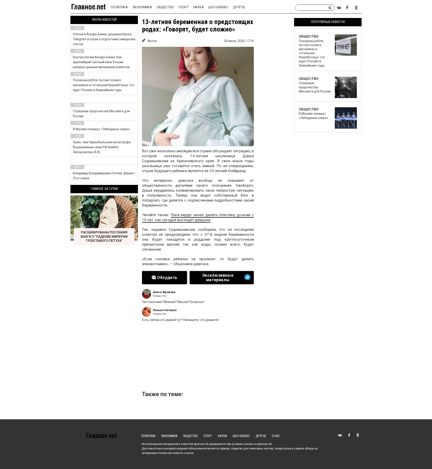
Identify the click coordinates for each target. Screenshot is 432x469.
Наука (198, 7)
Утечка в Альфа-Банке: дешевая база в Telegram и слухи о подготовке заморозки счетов (104, 39)
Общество (165, 7)
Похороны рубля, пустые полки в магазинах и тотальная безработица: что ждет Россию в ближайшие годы (103, 85)
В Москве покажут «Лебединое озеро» (101, 129)
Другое (239, 7)
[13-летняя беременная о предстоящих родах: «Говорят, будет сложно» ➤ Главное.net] (198, 96)
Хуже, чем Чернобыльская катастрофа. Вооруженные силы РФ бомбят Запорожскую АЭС (102, 147)
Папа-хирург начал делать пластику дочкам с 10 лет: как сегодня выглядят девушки (198, 217)
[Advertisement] (217, 358)
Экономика (142, 7)
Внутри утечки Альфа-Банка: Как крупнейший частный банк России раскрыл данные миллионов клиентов (101, 62)
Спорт (183, 7)
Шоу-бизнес (218, 7)
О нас (276, 436)
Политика (119, 7)
